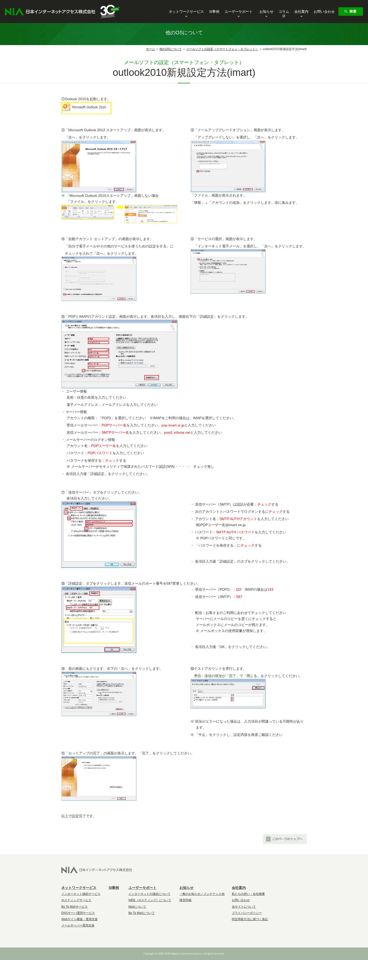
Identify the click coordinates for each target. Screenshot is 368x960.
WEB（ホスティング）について (149, 900)
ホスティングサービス (76, 900)
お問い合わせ (324, 12)
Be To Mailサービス (74, 906)
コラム (284, 12)
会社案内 (301, 12)
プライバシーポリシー (247, 913)
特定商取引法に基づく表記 (250, 919)
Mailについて (137, 906)
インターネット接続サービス (80, 894)
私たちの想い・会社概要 (248, 894)
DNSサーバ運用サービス (78, 913)
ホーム (150, 49)
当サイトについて (244, 906)
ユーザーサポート (239, 12)
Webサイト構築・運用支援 (79, 919)
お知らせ (266, 12)
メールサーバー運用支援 (77, 925)
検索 (352, 11)
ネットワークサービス (186, 12)
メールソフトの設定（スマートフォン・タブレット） (222, 49)
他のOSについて (170, 49)
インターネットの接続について (149, 894)
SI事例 (214, 12)
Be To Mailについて (141, 913)
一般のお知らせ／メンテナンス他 (202, 894)
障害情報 (185, 900)
